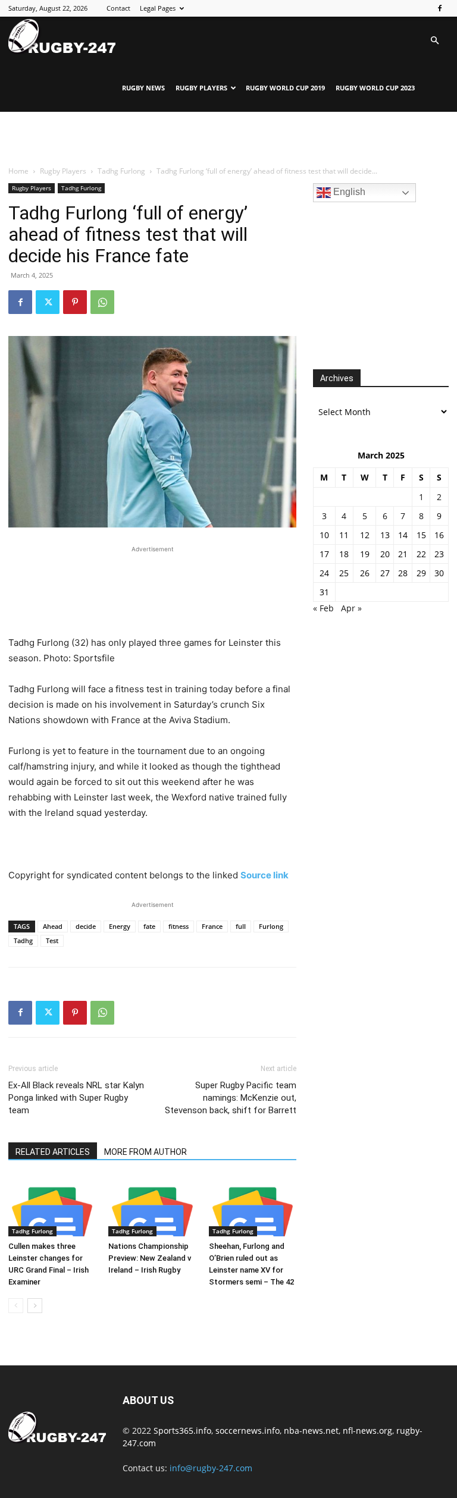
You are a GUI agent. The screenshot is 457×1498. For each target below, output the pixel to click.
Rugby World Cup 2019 (285, 87)
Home (18, 171)
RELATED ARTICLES (52, 1152)
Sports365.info (182, 1430)
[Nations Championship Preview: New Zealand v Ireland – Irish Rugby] (152, 1206)
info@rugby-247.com (211, 1468)
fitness (178, 926)
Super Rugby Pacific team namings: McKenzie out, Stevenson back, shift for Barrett (230, 1098)
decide (86, 926)
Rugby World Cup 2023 (375, 87)
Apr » (351, 608)
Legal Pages (158, 8)
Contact (118, 8)
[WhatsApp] (102, 302)
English (348, 192)
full (241, 926)
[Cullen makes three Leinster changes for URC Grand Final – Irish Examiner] (52, 1206)
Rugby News (143, 87)
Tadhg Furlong (121, 171)
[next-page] (34, 1305)
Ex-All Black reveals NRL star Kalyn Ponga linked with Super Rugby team (76, 1098)
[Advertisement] (228, 138)
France (212, 926)
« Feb (323, 608)
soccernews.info (247, 1430)
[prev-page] (15, 1305)
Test (52, 940)
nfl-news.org (367, 1430)
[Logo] (61, 36)
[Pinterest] (75, 302)
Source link (264, 875)
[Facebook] (440, 8)
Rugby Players (201, 87)
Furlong (271, 926)
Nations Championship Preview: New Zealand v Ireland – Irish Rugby (149, 1258)
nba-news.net (311, 1430)
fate (149, 926)
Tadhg (23, 940)
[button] (434, 40)
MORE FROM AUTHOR (145, 1152)
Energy (119, 926)
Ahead (52, 926)
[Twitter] (48, 302)
